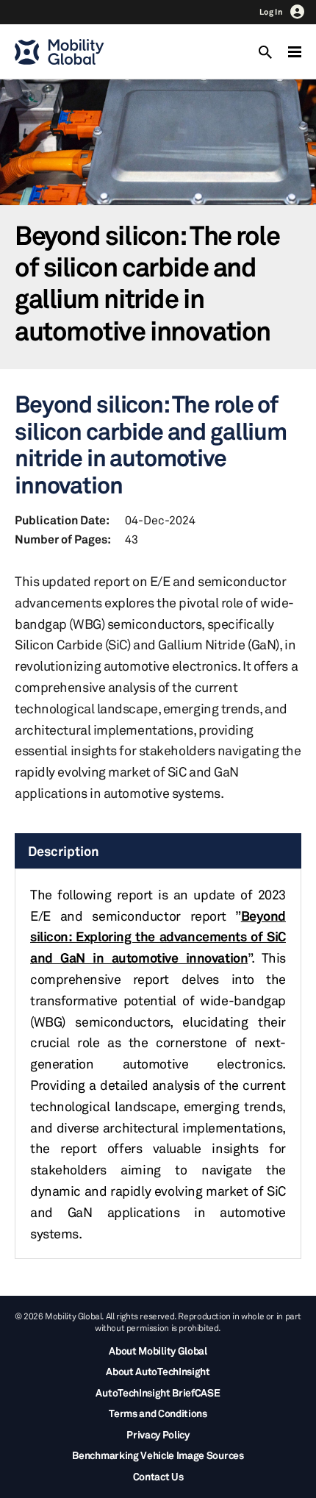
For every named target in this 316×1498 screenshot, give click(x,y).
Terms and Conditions (158, 1413)
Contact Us (158, 1476)
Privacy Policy (158, 1434)
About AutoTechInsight (157, 1371)
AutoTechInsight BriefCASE (158, 1392)
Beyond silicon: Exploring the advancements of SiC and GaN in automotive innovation (158, 936)
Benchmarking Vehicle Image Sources (157, 1455)
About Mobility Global (158, 1350)
